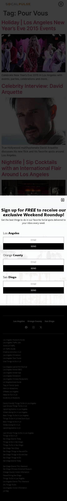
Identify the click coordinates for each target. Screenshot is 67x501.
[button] (62, 200)
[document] (33, 250)
